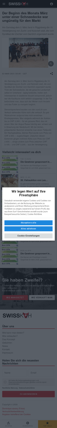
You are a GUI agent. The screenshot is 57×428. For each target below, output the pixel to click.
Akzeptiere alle (28, 223)
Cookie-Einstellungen (28, 236)
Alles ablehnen (28, 229)
